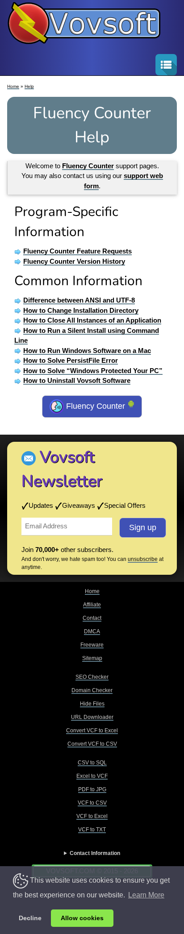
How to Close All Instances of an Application (92, 320)
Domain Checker (92, 690)
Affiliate (92, 605)
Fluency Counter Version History (74, 261)
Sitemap (92, 658)
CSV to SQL (92, 763)
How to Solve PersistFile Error (70, 360)
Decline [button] (30, 918)
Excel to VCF (92, 776)
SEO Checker (92, 677)
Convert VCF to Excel (92, 730)
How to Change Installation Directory (80, 310)
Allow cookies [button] (82, 918)
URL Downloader (92, 717)
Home (13, 86)
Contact (92, 618)
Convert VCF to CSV (92, 744)
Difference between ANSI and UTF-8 (79, 300)
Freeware (92, 645)
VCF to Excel (92, 816)
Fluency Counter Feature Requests (77, 251)
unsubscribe (143, 559)
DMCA (92, 631)
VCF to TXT (92, 829)
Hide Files (92, 704)
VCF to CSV (92, 803)
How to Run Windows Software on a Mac (87, 350)
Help (29, 86)
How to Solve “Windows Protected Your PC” (93, 370)
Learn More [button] (146, 895)
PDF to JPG (92, 789)
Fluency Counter (95, 406)
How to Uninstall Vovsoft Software (76, 380)
